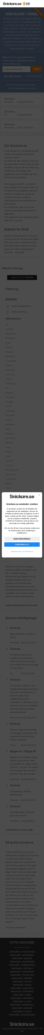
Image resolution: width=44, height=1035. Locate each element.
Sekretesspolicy (16, 551)
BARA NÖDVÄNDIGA (22, 539)
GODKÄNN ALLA (22, 544)
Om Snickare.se (28, 551)
